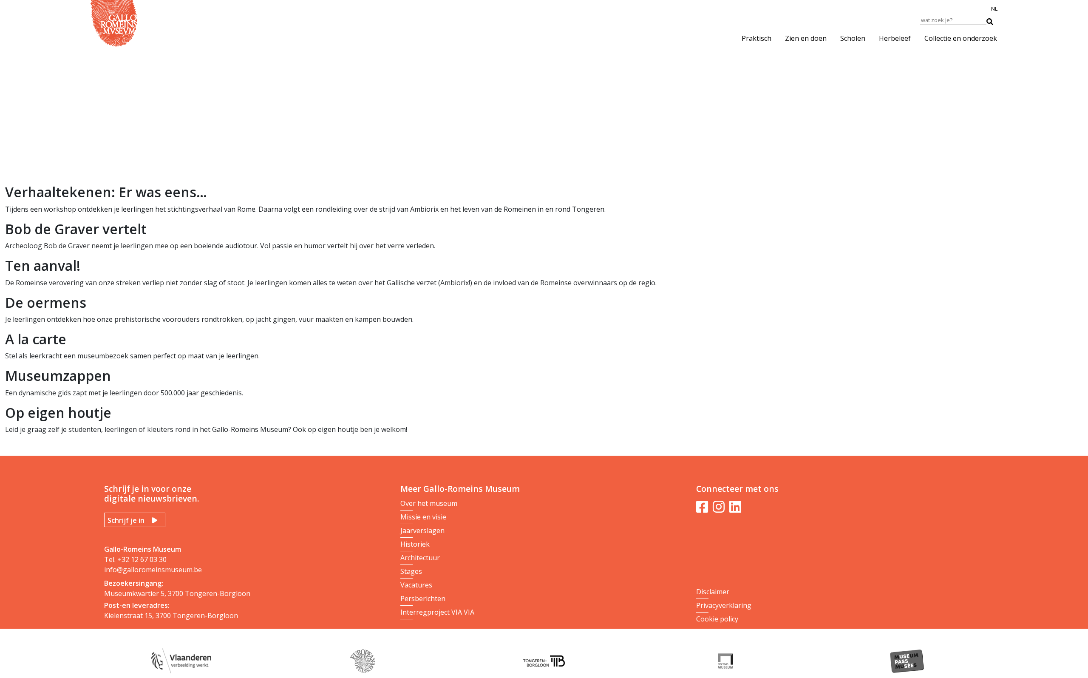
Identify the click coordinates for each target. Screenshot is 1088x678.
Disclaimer (712, 591)
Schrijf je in (126, 520)
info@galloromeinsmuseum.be (153, 569)
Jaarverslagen (422, 530)
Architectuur (420, 557)
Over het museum (428, 503)
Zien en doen (806, 38)
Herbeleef (895, 38)
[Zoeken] (994, 19)
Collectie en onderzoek (960, 38)
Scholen (852, 38)
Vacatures (416, 585)
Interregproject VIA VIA (437, 612)
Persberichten (422, 598)
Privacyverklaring (723, 605)
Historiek (415, 544)
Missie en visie (423, 517)
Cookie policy (717, 619)
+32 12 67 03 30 (142, 559)
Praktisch (756, 38)
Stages (411, 571)
